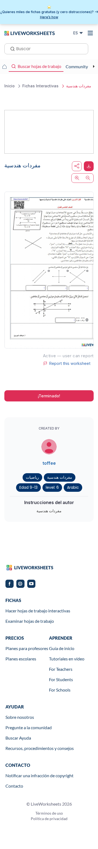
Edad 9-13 (28, 487)
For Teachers (60, 669)
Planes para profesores (26, 648)
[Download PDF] (89, 166)
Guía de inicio (61, 648)
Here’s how (49, 17)
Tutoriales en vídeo (66, 658)
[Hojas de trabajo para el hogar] (4, 66)
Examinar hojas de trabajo (29, 621)
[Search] (10, 48)
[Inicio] (29, 32)
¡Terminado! (49, 396)
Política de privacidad (49, 818)
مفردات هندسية (59, 477)
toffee (49, 463)
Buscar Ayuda (18, 737)
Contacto (14, 785)
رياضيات (32, 477)
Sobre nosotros (19, 717)
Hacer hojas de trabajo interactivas (37, 610)
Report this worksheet (69, 363)
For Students (61, 679)
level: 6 (52, 487)
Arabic (73, 487)
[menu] (90, 33)
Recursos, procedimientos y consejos (39, 748)
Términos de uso (49, 813)
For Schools (60, 689)
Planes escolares (20, 658)
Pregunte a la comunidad (28, 727)
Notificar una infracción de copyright (39, 775)
